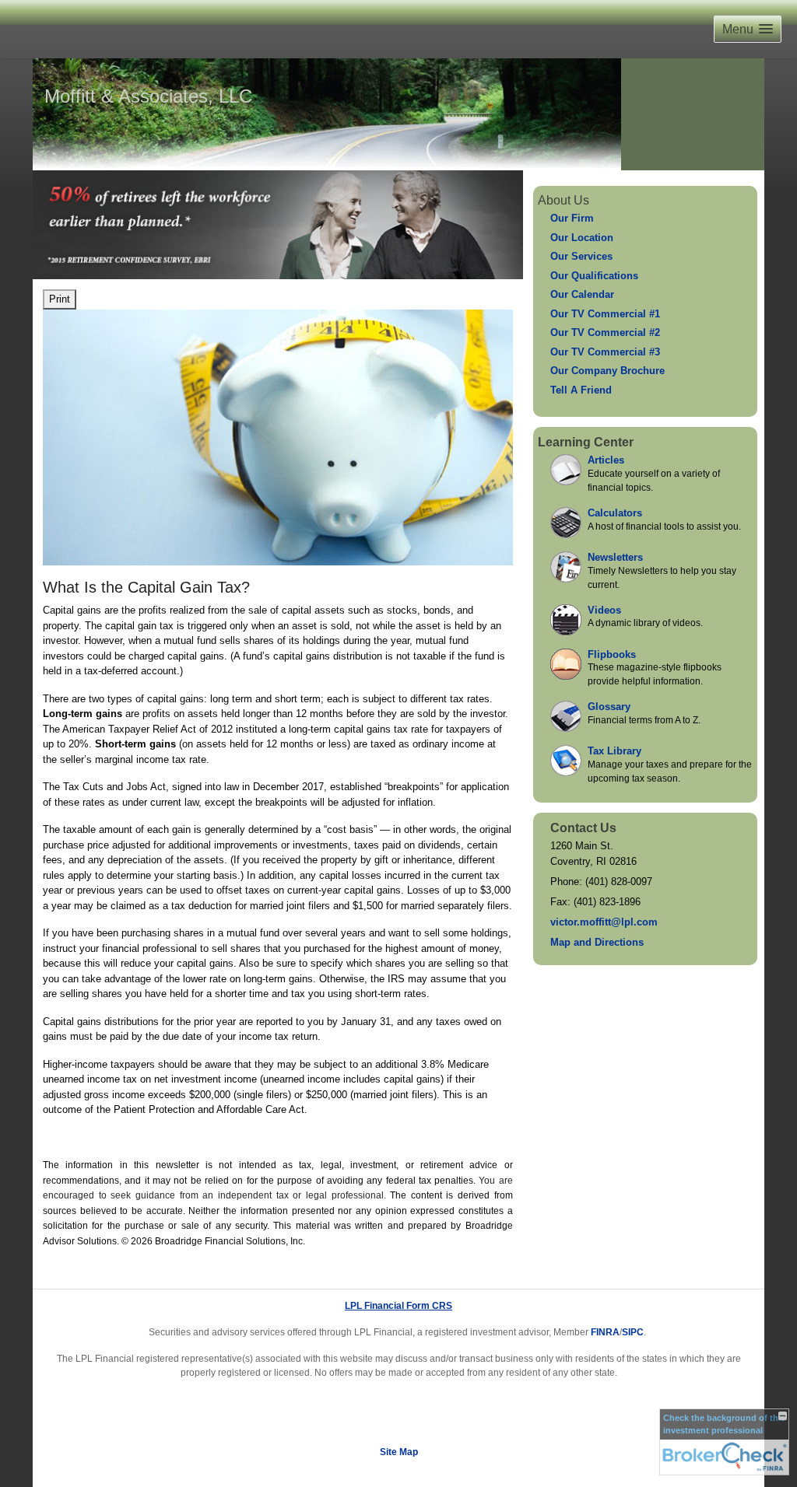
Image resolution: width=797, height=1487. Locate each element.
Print (59, 299)
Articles (606, 460)
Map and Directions (597, 942)
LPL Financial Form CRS (398, 1305)
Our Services (581, 256)
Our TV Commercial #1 (605, 314)
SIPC (633, 1332)
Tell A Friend (581, 390)
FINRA (605, 1332)
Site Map (399, 1452)
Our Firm (572, 218)
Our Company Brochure (607, 370)
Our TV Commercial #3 (605, 352)
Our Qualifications (594, 276)
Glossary (609, 706)
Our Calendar (582, 294)
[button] (747, 29)
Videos (604, 610)
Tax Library (614, 751)
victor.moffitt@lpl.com (604, 922)
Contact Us (583, 827)
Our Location (581, 237)
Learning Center (586, 442)
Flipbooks (612, 654)
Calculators (615, 513)
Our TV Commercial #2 (605, 332)
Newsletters (615, 557)
